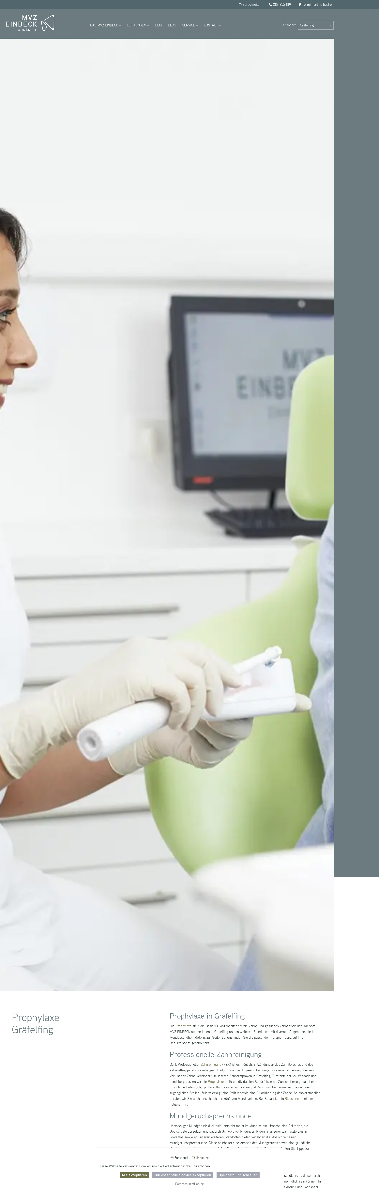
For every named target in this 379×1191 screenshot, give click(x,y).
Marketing (202, 1158)
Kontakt (211, 25)
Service (188, 25)
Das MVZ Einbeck (104, 25)
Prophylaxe (183, 1025)
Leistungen (136, 25)
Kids (158, 25)
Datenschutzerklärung (189, 1184)
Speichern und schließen (238, 1175)
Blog (172, 25)
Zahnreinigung (211, 1064)
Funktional (181, 1158)
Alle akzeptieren (134, 1175)
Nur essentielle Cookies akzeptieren (182, 1175)
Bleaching (292, 1098)
